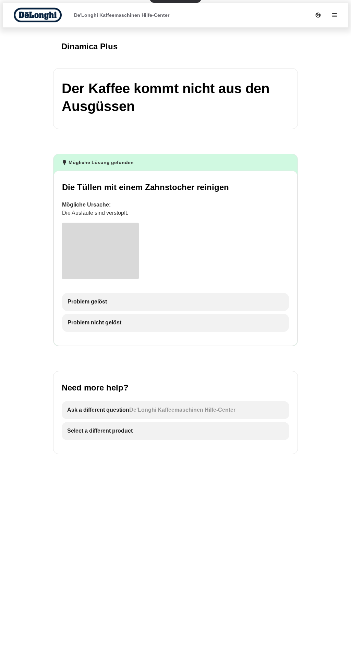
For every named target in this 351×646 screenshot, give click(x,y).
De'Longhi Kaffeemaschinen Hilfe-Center (121, 15)
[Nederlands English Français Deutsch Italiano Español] (318, 15)
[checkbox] (175, 302)
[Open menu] (334, 15)
